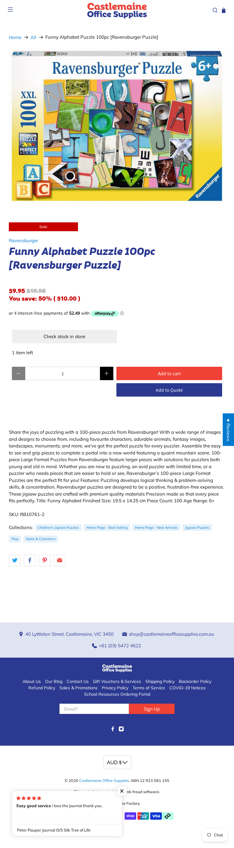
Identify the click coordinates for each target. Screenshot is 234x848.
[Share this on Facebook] (29, 560)
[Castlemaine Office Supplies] (117, 10)
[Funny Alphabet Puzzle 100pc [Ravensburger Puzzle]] (117, 126)
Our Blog (53, 681)
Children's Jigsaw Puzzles (58, 527)
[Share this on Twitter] (14, 560)
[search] (215, 10)
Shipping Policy (160, 681)
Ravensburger (23, 240)
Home (15, 37)
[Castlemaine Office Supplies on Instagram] (121, 730)
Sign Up (152, 709)
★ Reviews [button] (228, 429)
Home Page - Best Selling (107, 527)
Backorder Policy (195, 681)
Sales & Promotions (78, 688)
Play (15, 539)
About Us (32, 681)
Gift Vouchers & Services (117, 681)
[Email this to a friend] (60, 560)
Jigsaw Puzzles (197, 527)
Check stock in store (64, 336)
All (33, 37)
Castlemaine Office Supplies (104, 780)
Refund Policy (41, 688)
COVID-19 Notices (187, 688)
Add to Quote (169, 390)
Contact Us (78, 681)
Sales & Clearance (40, 539)
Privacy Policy (115, 688)
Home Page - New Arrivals (156, 527)
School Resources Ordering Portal (117, 694)
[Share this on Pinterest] (45, 560)
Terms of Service (149, 688)
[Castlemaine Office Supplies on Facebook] (112, 730)
